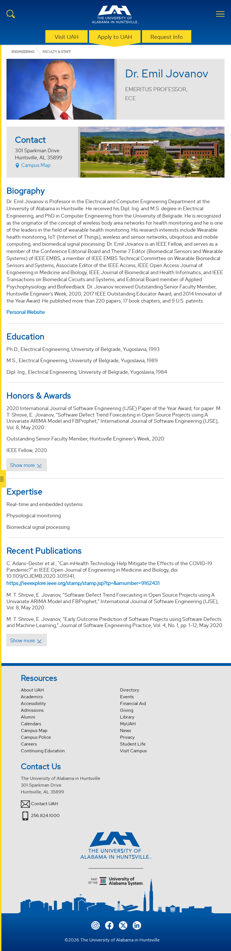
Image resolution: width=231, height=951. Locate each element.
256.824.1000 (45, 815)
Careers (29, 744)
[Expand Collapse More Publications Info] (26, 640)
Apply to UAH (114, 37)
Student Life (133, 744)
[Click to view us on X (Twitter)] (123, 925)
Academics (32, 697)
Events (127, 697)
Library (127, 717)
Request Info (166, 37)
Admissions (32, 710)
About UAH (32, 690)
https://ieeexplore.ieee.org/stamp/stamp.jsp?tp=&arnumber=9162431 (83, 583)
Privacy (127, 737)
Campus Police (36, 737)
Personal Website (25, 312)
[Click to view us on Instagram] (95, 925)
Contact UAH (44, 804)
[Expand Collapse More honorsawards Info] (26, 464)
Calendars (31, 724)
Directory (129, 690)
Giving (126, 710)
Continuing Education (43, 751)
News (125, 730)
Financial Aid (133, 703)
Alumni (28, 717)
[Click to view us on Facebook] (109, 925)
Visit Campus (133, 751)
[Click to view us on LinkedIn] (137, 925)
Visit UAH (67, 37)
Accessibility (33, 703)
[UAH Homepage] (115, 15)
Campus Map (35, 165)
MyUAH (128, 724)
